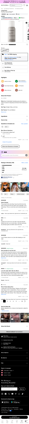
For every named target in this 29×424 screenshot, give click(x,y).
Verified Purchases (20, 194)
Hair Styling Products (19, 8)
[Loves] (24, 5)
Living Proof (4, 10)
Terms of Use (10, 409)
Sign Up (22, 389)
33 (22, 301)
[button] (17, 18)
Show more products (22, 81)
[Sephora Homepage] (4, 5)
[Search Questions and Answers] (2, 126)
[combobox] (15, 5)
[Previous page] (1, 301)
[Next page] (25, 301)
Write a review (25, 162)
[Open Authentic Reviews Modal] (13, 177)
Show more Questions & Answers (10, 146)
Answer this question (7, 142)
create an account (13, 57)
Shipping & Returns (9, 59)
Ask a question (12, 14)
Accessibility (16, 409)
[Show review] (5, 187)
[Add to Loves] (27, 44)
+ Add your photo (5, 310)
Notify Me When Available (14, 417)
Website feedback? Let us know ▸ (14, 331)
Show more (3, 112)
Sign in (6, 57)
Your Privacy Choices (5, 410)
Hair (2, 8)
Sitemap (21, 409)
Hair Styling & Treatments (9, 8)
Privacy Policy (3, 409)
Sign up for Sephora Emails (7, 386)
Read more (3, 258)
